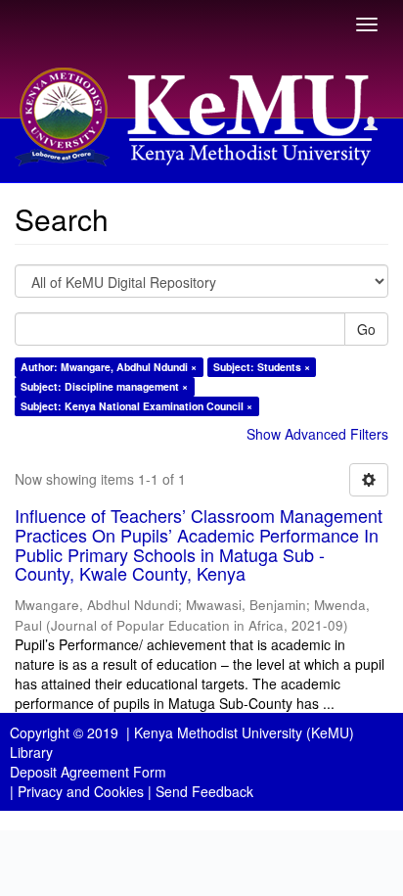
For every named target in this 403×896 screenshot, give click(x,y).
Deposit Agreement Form (88, 771)
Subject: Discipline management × (104, 386)
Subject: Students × (261, 366)
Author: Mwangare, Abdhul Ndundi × (109, 366)
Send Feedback (204, 791)
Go (366, 329)
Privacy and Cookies (81, 791)
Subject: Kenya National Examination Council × (136, 406)
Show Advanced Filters (317, 434)
